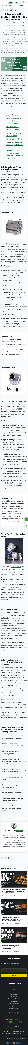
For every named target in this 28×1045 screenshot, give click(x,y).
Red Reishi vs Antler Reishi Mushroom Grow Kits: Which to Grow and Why (12, 947)
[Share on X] (2, 858)
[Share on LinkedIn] (8, 858)
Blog (6, 9)
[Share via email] (11, 858)
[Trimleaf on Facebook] (9, 1012)
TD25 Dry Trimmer (7, 401)
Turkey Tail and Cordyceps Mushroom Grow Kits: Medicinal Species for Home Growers (12, 919)
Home (2, 9)
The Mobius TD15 (12, 127)
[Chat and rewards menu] (26, 522)
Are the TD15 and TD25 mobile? (12, 792)
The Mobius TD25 (12, 130)
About (14, 987)
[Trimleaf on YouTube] (12, 1012)
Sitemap (13, 1038)
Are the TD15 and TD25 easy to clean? (12, 778)
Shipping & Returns (14, 1003)
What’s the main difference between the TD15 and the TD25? (12, 745)
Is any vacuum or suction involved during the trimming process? (12, 761)
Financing (14, 996)
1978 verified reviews (18, 1031)
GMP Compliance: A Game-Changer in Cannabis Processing (14, 120)
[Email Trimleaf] (18, 1012)
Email (3, 967)
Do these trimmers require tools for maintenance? (12, 786)
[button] (14, 737)
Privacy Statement (14, 1006)
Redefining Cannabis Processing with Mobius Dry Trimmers (14, 144)
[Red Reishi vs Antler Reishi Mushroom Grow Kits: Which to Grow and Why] (14, 935)
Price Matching (14, 1001)
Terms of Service (20, 1038)
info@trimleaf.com (15, 1026)
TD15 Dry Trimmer (10, 244)
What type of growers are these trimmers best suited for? (12, 799)
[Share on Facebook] (5, 858)
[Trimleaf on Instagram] (15, 1012)
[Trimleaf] (14, 2)
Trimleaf (8, 1038)
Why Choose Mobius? (14, 139)
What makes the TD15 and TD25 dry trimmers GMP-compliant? (12, 737)
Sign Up (14, 975)
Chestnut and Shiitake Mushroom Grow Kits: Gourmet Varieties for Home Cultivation (13, 891)
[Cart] (25, 2)
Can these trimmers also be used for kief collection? (11, 770)
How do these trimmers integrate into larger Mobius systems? (11, 808)
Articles (11, 9)
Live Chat (10, 1029)
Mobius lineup (16, 567)
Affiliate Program (14, 1008)
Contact (14, 989)
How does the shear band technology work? (10, 753)
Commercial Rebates (14, 999)
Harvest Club (14, 994)
